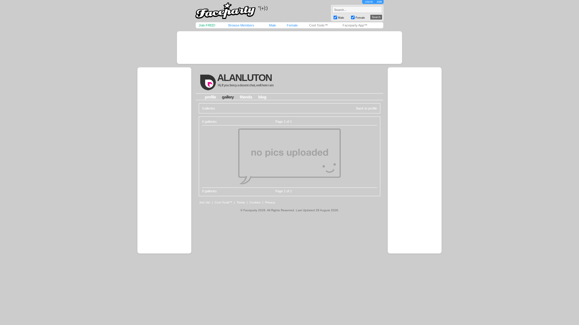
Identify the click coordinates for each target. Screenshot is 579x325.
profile (210, 96)
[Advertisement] (289, 47)
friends (246, 96)
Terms (241, 202)
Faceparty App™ (355, 25)
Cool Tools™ (318, 25)
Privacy (270, 202)
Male (272, 25)
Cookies (255, 202)
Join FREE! (207, 25)
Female (292, 25)
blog (262, 96)
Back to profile (366, 108)
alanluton (244, 77)
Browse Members (241, 25)
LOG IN (369, 2)
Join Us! (204, 202)
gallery (228, 96)
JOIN (379, 2)
